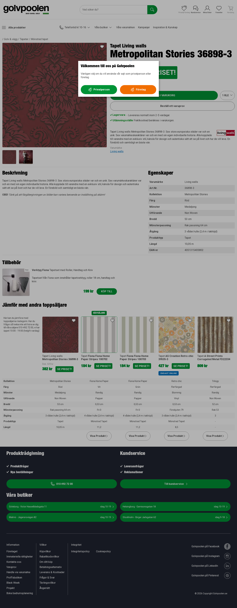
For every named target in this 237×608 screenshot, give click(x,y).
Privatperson (102, 89)
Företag (141, 89)
